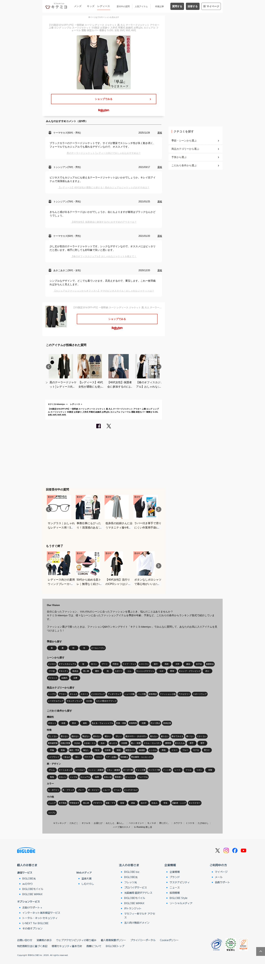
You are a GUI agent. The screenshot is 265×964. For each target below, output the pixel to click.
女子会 (199, 664)
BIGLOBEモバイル (32, 889)
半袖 (52, 750)
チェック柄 (140, 770)
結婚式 (64, 678)
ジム (129, 671)
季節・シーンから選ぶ (184, 140)
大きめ (77, 743)
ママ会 (52, 671)
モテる (196, 750)
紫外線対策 (53, 743)
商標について (93, 946)
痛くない (190, 736)
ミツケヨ (190, 823)
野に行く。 (164, 823)
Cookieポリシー (169, 940)
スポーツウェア (200, 694)
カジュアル (85, 777)
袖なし (86, 750)
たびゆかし (203, 823)
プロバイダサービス (135, 887)
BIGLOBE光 (29, 878)
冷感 (63, 723)
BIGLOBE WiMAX (32, 894)
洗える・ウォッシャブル (102, 723)
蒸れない (75, 736)
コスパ (99, 757)
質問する (177, 6)
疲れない (97, 736)
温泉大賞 (86, 878)
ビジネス (52, 664)
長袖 (63, 750)
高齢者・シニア (179, 803)
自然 (97, 777)
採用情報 (175, 892)
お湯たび (98, 823)
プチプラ (88, 757)
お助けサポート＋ (32, 907)
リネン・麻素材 (113, 770)
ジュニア (52, 803)
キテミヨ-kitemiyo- (56, 404)
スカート (84, 694)
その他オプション (32, 928)
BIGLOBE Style (178, 898)
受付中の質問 (123, 6)
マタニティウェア (74, 701)
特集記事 (159, 6)
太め (103, 743)
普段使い (119, 777)
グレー (81, 790)
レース (178, 770)
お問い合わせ (24, 940)
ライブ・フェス (129, 664)
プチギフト (98, 803)
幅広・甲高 (74, 750)
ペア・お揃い (112, 757)
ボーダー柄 (128, 770)
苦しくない (53, 736)
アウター (63, 694)
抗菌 (144, 723)
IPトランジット (133, 908)
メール (218, 877)
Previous (48, 366)
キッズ (90, 6)
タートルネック (65, 770)
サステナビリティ (180, 882)
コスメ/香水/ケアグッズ (106, 701)
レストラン (144, 664)
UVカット (52, 723)
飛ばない (86, 736)
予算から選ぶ (179, 157)
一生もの (66, 757)
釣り (207, 671)
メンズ (77, 6)
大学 (177, 664)
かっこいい (130, 777)
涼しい (119, 736)
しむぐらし (87, 883)
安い (77, 757)
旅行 (156, 664)
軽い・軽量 (136, 743)
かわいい (63, 777)
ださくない (202, 736)
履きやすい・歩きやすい (136, 736)
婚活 (188, 664)
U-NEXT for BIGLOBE (35, 923)
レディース (103, 6)
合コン (94, 664)
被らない (165, 736)
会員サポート (222, 882)
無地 (52, 777)
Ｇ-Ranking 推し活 (143, 827)
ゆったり (113, 743)
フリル (188, 770)
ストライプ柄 (154, 770)
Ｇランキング (59, 823)
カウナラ (178, 823)
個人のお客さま (27, 865)
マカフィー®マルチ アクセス (139, 915)
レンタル (153, 750)
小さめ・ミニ (90, 743)
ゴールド (117, 790)
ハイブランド (54, 757)
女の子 (144, 803)
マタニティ (64, 671)
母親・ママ (110, 803)
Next (158, 366)
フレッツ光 (130, 882)
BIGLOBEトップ (115, 946)
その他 (89, 701)
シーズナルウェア (56, 701)
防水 (74, 723)
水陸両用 (133, 723)
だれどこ (74, 823)
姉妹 (133, 803)
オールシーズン (98, 648)
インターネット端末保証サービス (41, 912)
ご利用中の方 (218, 865)
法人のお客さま (129, 865)
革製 (210, 770)
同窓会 (116, 664)
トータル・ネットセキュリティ (40, 918)
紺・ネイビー (94, 790)
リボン (199, 770)
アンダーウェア (115, 694)
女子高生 (63, 803)
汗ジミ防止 (155, 723)
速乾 (85, 723)
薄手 (202, 743)
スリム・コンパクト (152, 743)
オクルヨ (86, 823)
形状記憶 (167, 723)
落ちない (154, 736)
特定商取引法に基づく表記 (32, 946)
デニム (52, 770)
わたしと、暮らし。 (115, 823)
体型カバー (130, 750)
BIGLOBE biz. (132, 872)
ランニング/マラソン (145, 671)
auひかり (27, 883)
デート (105, 664)
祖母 (122, 803)
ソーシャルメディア (181, 903)
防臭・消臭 (121, 723)
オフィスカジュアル (67, 664)
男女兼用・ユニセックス (142, 757)
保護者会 (210, 664)
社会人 (155, 803)
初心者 (86, 803)
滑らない (65, 736)
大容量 (124, 743)
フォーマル (143, 777)
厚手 (192, 743)
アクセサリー (184, 694)
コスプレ (52, 813)
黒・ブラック (68, 790)
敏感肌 (142, 750)
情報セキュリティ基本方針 (67, 946)
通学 (97, 671)
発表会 (75, 671)
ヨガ (161, 671)
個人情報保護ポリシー (113, 940)
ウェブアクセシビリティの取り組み (76, 940)
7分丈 (97, 750)
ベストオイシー (136, 823)
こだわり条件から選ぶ (184, 165)
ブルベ (185, 750)
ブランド (175, 877)
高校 (167, 664)
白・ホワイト (54, 790)
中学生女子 (74, 803)
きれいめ (108, 777)
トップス (52, 694)
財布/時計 (153, 694)
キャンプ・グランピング (190, 671)
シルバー (107, 790)
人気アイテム (141, 6)
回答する (193, 6)
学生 (165, 803)
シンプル (74, 777)
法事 (75, 678)
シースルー (80, 770)
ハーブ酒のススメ (121, 827)
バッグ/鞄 (141, 694)
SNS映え (124, 757)
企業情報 (170, 865)
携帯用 (168, 743)
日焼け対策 (65, 743)
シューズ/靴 (129, 694)
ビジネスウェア (98, 694)
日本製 (108, 750)
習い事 (86, 671)
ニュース (175, 887)
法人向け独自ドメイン (136, 922)
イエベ (174, 750)
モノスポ (151, 823)
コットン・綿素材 (96, 770)
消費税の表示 (44, 940)
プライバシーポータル (143, 940)
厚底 (164, 750)
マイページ (213, 6)
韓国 (119, 750)
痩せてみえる (177, 736)
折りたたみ (180, 743)
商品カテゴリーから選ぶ (185, 148)
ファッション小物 (168, 694)
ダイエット (53, 678)
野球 (172, 671)
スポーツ (119, 671)
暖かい (108, 736)
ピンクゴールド (131, 790)
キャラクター (195, 803)
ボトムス (74, 694)
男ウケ (207, 750)
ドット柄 (167, 770)
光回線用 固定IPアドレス (138, 892)
